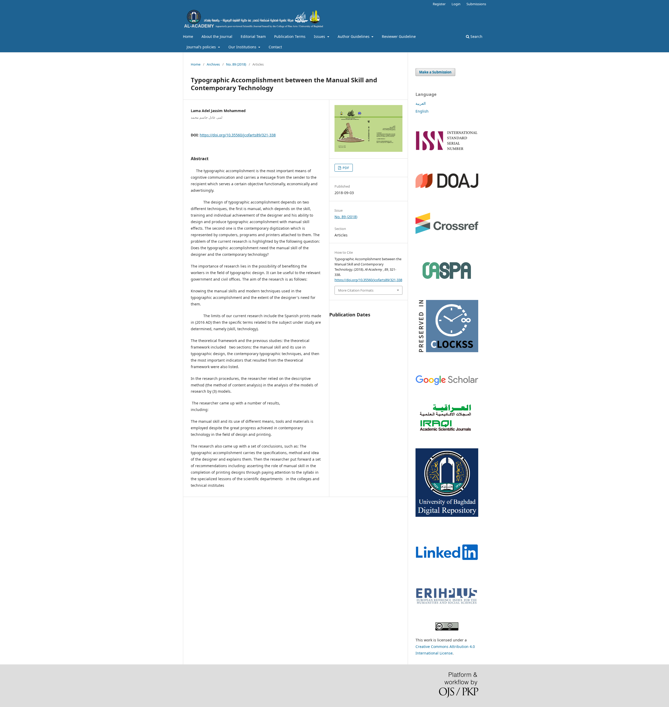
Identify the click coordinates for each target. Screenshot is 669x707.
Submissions (476, 4)
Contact (275, 46)
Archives (213, 64)
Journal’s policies (202, 46)
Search (475, 36)
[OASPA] (447, 270)
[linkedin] (447, 568)
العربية (421, 103)
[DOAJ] (447, 193)
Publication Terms (289, 36)
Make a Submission (435, 72)
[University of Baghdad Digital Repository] (447, 515)
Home (188, 36)
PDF (345, 167)
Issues (320, 36)
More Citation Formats (355, 290)
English (422, 111)
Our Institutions (242, 46)
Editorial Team (253, 36)
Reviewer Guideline (399, 36)
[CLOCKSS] (447, 356)
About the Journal (216, 36)
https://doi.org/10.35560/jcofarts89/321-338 (238, 134)
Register (439, 4)
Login (456, 4)
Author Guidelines (354, 36)
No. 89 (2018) (236, 64)
